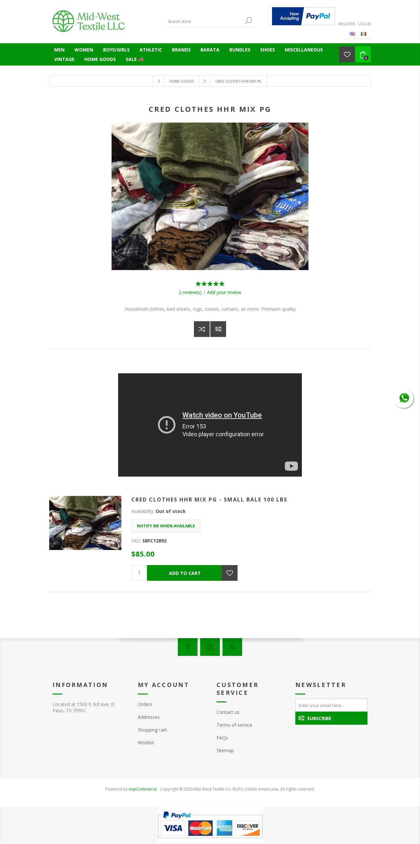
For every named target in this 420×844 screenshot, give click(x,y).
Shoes (267, 50)
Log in (364, 23)
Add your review (224, 292)
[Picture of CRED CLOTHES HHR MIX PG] (210, 268)
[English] (352, 34)
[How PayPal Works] (303, 16)
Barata (210, 50)
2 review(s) (190, 292)
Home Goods (100, 59)
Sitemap (225, 750)
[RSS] (232, 647)
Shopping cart (152, 730)
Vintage (64, 59)
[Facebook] (188, 647)
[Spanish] (363, 34)
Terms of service (234, 725)
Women (83, 50)
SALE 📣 (135, 59)
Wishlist (146, 742)
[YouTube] (210, 647)
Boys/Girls (116, 50)
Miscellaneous (304, 50)
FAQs (222, 738)
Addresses (149, 717)
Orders (145, 704)
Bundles (239, 50)
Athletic (150, 50)
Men (59, 50)
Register (346, 23)
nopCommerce (143, 789)
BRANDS (181, 50)
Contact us (228, 712)
